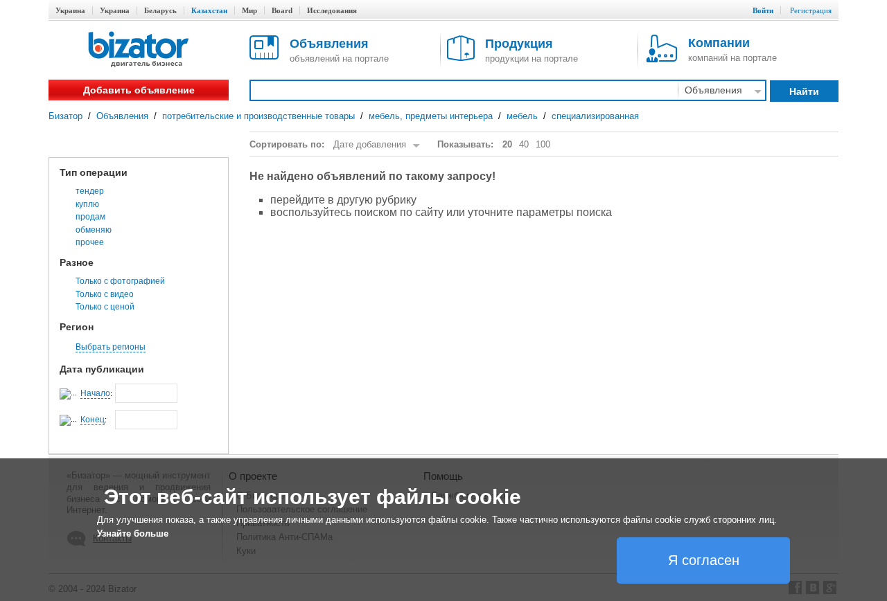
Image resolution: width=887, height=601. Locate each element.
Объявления (122, 116)
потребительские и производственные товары (258, 116)
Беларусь (160, 10)
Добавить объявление (139, 90)
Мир (249, 10)
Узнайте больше (132, 533)
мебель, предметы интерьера (431, 116)
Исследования (332, 10)
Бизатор (65, 116)
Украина (70, 10)
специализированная (595, 116)
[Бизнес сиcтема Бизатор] (139, 50)
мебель (522, 116)
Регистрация (811, 10)
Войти (763, 10)
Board (282, 10)
